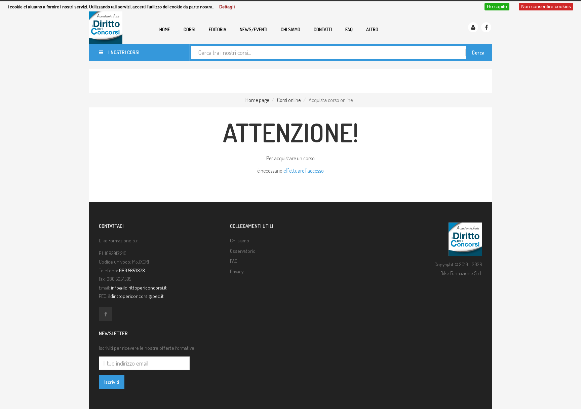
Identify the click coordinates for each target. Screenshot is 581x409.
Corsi (189, 29)
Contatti (323, 29)
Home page (257, 100)
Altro (372, 29)
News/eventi (253, 29)
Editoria (217, 29)
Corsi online (289, 100)
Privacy (236, 271)
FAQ (349, 29)
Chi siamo (290, 29)
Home (164, 29)
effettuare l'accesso (303, 170)
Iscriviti (111, 382)
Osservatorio (243, 251)
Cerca (478, 52)
